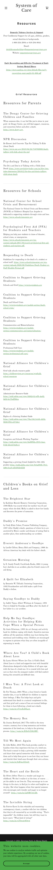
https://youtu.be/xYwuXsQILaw (17, 709)
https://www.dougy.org (13, 130)
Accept (26, 863)
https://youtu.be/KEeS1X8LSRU (24, 731)
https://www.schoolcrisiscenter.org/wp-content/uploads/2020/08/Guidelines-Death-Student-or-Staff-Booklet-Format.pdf (26, 265)
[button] (6, 8)
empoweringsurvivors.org (30, 53)
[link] (26, 11)
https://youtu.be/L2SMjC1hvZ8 (24, 793)
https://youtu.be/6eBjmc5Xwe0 (16, 762)
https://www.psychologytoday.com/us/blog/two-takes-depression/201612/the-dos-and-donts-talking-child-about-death (26, 171)
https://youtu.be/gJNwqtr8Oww (16, 821)
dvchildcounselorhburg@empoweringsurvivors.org (26, 50)
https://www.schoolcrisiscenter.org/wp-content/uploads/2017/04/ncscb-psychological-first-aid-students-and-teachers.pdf (26, 243)
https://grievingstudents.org (30, 285)
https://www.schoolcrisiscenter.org (18, 217)
